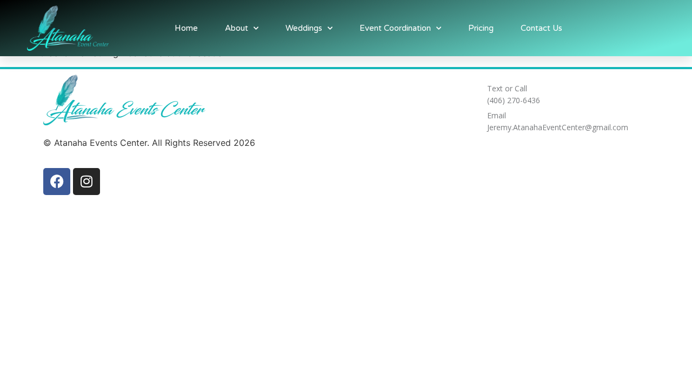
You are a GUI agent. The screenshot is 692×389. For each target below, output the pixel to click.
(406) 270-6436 (513, 100)
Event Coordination (395, 28)
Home (186, 28)
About (236, 28)
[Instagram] (86, 181)
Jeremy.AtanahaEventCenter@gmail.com (557, 127)
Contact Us (541, 28)
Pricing (481, 28)
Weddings (303, 28)
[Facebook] (56, 181)
